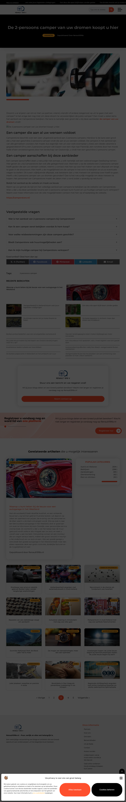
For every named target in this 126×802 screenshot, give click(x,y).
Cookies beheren (106, 789)
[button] (121, 778)
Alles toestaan (75, 789)
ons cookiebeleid (39, 793)
